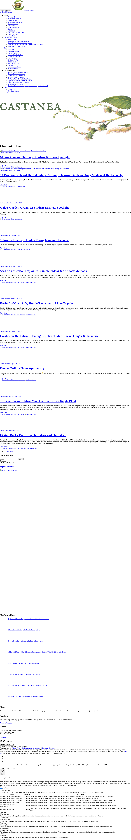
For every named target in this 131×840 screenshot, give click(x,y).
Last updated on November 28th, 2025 (11, 235)
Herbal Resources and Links (16, 84)
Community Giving (13, 27)
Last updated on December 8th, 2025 (11, 266)
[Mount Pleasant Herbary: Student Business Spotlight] (23, 151)
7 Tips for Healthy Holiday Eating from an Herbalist (34, 240)
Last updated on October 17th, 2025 (11, 298)
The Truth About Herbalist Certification (20, 79)
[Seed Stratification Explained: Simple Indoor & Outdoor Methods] (14, 264)
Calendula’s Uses (13, 58)
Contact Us (11, 89)
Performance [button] (4, 817)
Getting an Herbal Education (16, 75)
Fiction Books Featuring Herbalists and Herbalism (33, 435)
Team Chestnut (12, 20)
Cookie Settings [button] (5, 768)
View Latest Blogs (13, 51)
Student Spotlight (17, 167)
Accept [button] (13, 768)
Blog (5, 48)
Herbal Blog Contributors (15, 22)
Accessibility (11, 36)
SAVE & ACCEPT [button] (6, 839)
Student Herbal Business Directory (18, 82)
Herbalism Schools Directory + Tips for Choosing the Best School (28, 86)
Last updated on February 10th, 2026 (11, 331)
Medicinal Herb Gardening (16, 55)
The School (11, 17)
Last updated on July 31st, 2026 (9, 430)
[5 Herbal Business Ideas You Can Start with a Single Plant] (14, 394)
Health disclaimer (27, 748)
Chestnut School (7, 167)
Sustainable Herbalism (14, 67)
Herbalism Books (13, 68)
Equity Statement (13, 24)
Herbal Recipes (17, 250)
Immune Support (13, 53)
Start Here (11, 50)
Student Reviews (13, 34)
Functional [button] (3, 812)
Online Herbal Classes (10, 37)
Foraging (10, 65)
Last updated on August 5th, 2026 (10, 396)
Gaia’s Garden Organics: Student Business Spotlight (34, 207)
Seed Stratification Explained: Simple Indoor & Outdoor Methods (43, 271)
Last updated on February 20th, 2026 (11, 203)
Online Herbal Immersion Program (18, 41)
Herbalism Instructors (14, 19)
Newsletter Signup (13, 91)
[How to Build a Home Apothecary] (14, 362)
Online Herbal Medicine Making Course (20, 43)
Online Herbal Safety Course (16, 46)
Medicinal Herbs (31, 282)
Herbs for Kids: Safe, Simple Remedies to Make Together (37, 303)
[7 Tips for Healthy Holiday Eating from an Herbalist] (14, 234)
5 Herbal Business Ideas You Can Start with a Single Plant (38, 401)
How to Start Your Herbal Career (18, 72)
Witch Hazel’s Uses (13, 63)
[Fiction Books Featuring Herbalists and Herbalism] (14, 429)
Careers (10, 29)
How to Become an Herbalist (16, 74)
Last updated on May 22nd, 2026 (10, 170)
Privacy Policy (16, 748)
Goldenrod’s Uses (13, 60)
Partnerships (11, 25)
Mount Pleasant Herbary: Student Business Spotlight (35, 157)
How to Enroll (12, 39)
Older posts (8, 451)
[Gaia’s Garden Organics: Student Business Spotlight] (14, 201)
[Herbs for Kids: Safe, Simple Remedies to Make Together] (14, 297)
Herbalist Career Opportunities (17, 77)
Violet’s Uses (12, 62)
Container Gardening (14, 56)
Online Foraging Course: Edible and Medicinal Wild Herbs (25, 44)
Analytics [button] (3, 823)
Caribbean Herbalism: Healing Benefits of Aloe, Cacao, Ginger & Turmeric (49, 336)
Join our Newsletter (6, 723)
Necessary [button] (3, 787)
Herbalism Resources (18, 186)
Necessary (5, 789)
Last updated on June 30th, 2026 (10, 152)
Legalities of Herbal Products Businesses (20, 80)
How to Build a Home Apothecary (22, 368)
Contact (6, 87)
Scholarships (11, 31)
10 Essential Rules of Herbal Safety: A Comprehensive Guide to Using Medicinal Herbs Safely (61, 175)
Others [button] (2, 834)
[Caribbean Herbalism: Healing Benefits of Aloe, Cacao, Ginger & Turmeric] (14, 329)
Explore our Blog (7, 467)
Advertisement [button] (4, 828)
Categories (3, 461)
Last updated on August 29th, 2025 (10, 364)
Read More (3, 165)
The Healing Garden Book (16, 32)
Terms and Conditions (48, 748)
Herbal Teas (26, 250)
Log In (6, 93)
